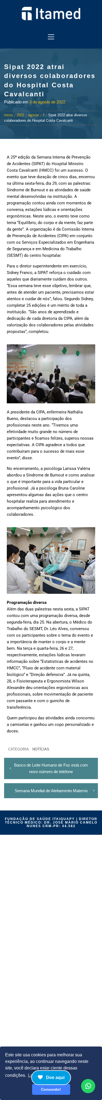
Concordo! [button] (51, 1089)
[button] (13, 560)
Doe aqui (54, 1077)
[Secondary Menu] (51, 35)
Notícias (40, 749)
